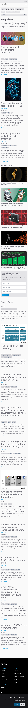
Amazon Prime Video (15, 569)
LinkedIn (3, 687)
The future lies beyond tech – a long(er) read (11, 104)
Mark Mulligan (4, 304)
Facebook (3, 693)
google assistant (17, 453)
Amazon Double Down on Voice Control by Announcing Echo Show (13, 527)
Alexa (3, 59)
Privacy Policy (17, 673)
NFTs (9, 112)
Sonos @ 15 (7, 302)
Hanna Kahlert (4, 108)
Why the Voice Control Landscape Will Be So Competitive (11, 494)
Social (12, 9)
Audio (3, 11)
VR (11, 112)
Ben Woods (3, 55)
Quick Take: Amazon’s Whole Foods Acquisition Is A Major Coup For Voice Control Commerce (13, 411)
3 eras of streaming (16, 355)
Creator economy (13, 59)
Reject (22, 704)
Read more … (4, 74)
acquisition (4, 422)
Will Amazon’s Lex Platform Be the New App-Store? (13, 560)
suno (7, 59)
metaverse (4, 112)
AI (2, 503)
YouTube (3, 690)
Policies (16, 670)
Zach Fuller (3, 141)
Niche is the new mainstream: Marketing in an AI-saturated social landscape (12, 205)
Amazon (7, 309)
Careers (3, 676)
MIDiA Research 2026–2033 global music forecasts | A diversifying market (13, 268)
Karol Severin (4, 630)
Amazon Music (5, 147)
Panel (2, 673)
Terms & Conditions (19, 676)
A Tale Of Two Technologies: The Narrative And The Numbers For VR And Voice (11, 592)
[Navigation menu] (26, 5)
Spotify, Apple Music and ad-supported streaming (11, 136)
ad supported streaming (7, 145)
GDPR (15, 679)
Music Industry (5, 9)
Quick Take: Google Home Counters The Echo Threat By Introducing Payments (13, 444)
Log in (25, 1)
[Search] (24, 5)
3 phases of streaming (6, 357)
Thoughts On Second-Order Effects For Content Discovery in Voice (13, 377)
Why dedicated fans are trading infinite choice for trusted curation (12, 227)
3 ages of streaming (6, 355)
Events (3, 670)
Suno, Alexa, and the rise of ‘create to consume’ (11, 50)
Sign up (5, 295)
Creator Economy (20, 9)
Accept (17, 704)
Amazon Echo (14, 309)
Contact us (4, 679)
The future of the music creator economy (12, 184)
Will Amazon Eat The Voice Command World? (14, 626)
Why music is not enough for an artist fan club (12, 247)
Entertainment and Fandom (13, 11)
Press (15, 682)
